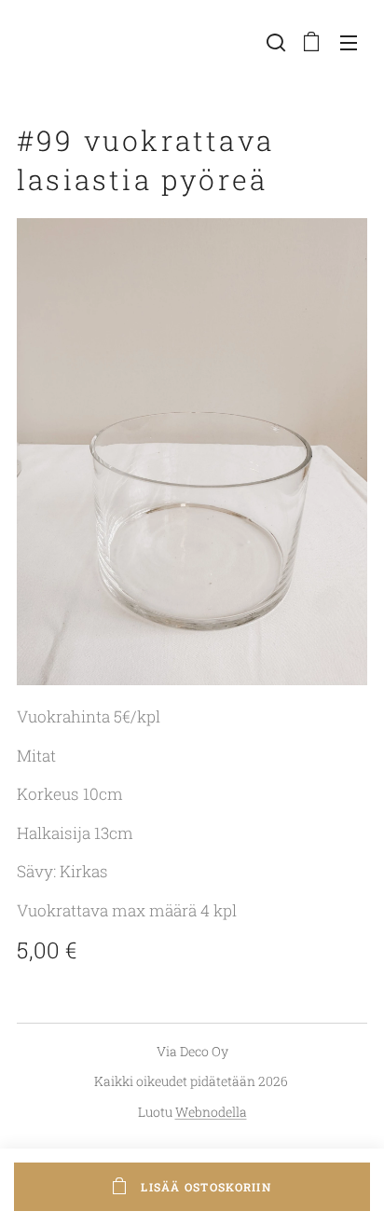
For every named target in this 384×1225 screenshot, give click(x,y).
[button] (274, 42)
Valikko (348, 42)
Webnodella (211, 1112)
